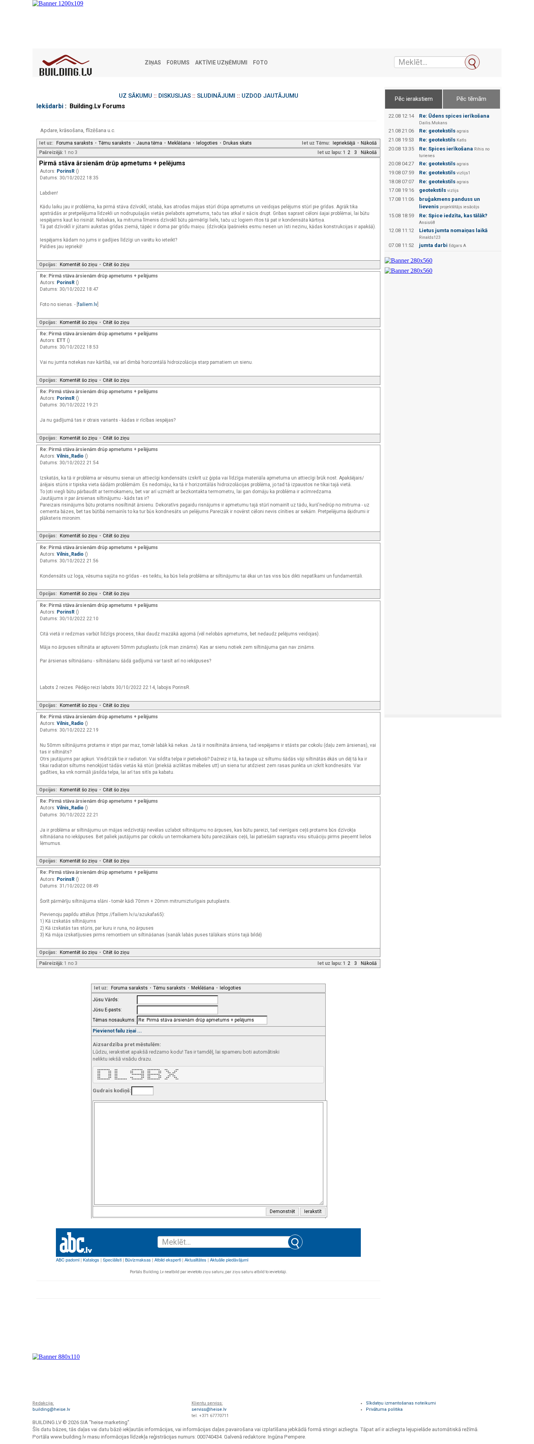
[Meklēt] (472, 62)
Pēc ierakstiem (414, 98)
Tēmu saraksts (115, 143)
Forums (178, 63)
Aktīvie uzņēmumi (221, 63)
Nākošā (369, 143)
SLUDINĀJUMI (216, 95)
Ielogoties (207, 143)
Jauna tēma (149, 143)
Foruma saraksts (74, 143)
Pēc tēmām (471, 98)
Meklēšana (179, 143)
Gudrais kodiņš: (112, 1090)
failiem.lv (87, 304)
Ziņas (153, 63)
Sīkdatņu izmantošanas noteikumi (401, 1403)
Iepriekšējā (344, 143)
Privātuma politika (384, 1409)
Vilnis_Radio (71, 456)
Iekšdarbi (49, 106)
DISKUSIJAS (174, 95)
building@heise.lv (51, 1409)
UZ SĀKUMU (135, 95)
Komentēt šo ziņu (78, 264)
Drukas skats (237, 143)
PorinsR (66, 171)
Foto (260, 63)
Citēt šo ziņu (116, 264)
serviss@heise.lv (209, 1409)
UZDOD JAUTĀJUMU (270, 95)
